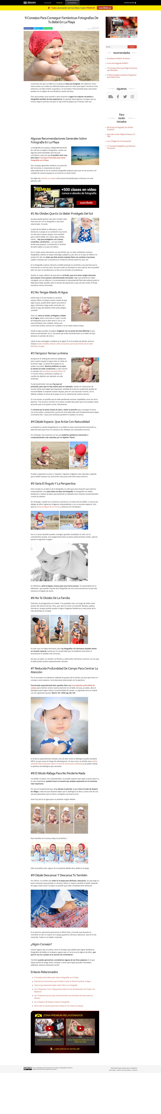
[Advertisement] (49, 119)
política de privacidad (124, 1070)
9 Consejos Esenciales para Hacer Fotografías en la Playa (56, 977)
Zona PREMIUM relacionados (63, 1015)
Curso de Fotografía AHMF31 (117, 63)
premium (59, 3)
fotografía (72, 3)
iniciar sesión (129, 2)
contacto (134, 1070)
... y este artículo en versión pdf (65, 1048)
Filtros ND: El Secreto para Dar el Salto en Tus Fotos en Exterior (58, 1006)
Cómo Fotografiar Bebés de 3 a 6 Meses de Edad (80, 1041)
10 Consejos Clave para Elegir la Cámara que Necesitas (122, 69)
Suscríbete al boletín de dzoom (118, 58)
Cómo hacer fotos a (93, 29)
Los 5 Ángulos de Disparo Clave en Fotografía (51, 1002)
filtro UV (62, 371)
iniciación (47, 3)
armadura (46, 371)
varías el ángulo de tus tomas (48, 507)
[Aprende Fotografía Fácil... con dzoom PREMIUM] (65, 196)
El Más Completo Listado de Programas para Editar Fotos (121, 76)
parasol (54, 371)
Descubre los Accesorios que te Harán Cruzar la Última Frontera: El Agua (62, 981)
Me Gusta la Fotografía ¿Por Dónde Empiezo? (120, 128)
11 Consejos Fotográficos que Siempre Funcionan (121, 147)
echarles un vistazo (48, 178)
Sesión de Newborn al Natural (49, 1040)
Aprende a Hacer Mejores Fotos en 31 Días (121, 135)
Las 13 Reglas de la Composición (119, 141)
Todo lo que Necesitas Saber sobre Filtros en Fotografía (56, 985)
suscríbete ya (105, 7)
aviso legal (112, 1070)
